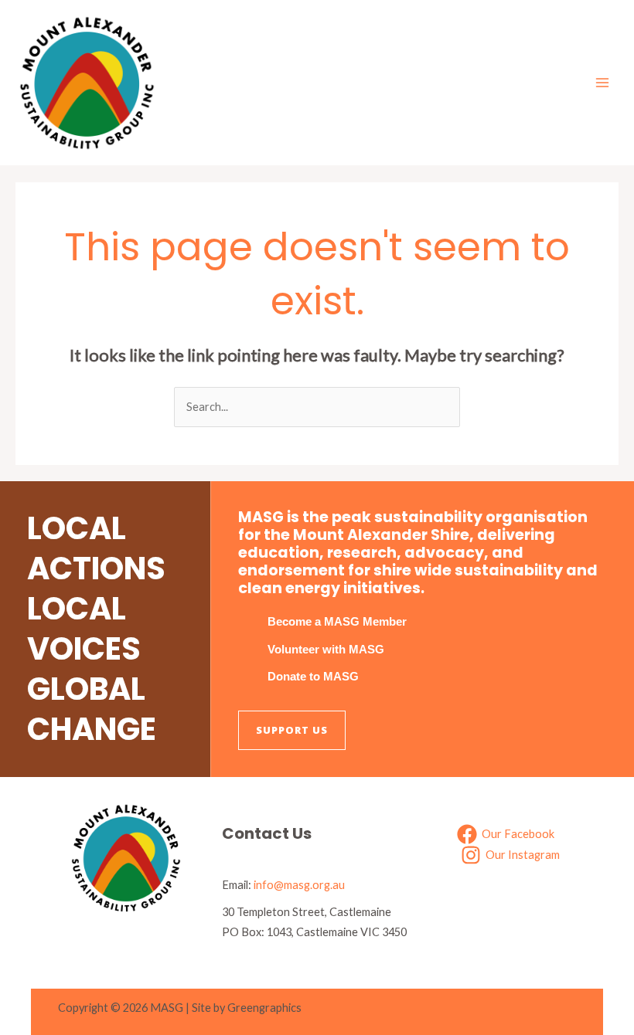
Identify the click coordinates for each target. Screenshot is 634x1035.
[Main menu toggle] (602, 82)
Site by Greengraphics (247, 1007)
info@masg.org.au (299, 884)
